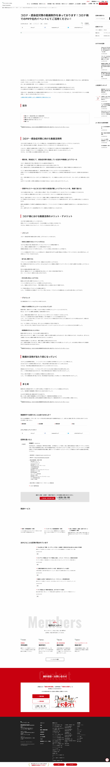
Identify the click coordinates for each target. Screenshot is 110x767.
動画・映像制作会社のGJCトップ (8, 7)
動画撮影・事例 (55, 753)
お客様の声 (42, 732)
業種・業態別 (79, 741)
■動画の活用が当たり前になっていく (33, 119)
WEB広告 (45, 23)
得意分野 (58, 423)
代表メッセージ (79, 729)
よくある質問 (42, 736)
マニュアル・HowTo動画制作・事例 (58, 739)
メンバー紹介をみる (35, 486)
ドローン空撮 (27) (99, 30)
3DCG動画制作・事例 (56, 751)
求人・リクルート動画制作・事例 (58, 734)
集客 (41, 23)
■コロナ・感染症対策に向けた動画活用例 (34, 116)
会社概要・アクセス (80, 724)
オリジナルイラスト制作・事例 (57, 747)
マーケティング (36, 23)
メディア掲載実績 (80, 738)
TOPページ (42, 722)
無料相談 (24, 423)
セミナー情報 (79, 736)
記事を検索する (100, 15)
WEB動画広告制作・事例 (56, 731)
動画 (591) (97, 32)
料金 (73, 423)
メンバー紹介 (79, 731)
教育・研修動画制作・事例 (57, 740)
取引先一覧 (79, 739)
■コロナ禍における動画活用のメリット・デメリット (37, 117)
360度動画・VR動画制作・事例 (57, 760)
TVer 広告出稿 (67, 745)
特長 (41, 725)
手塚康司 (87, 23)
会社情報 (78, 722)
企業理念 (78, 726)
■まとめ (27, 121)
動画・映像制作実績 (43, 729)
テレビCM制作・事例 (56, 732)
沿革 (77, 728)
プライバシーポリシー (29, 741)
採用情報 (78, 733)
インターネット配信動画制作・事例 (58, 737)
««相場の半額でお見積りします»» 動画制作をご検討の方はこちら (36, 97)
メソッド (41, 743)
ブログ (17, 7)
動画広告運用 (67, 743)
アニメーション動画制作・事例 (57, 745)
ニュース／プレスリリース (81, 734)
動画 (30, 23)
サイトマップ (23, 741)
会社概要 (41, 423)
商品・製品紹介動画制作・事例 (57, 724)
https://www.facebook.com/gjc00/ (41, 457)
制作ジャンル (55, 722)
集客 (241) (97, 35)
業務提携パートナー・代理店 (45, 741)
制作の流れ (42, 734)
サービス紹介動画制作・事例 (57, 726)
